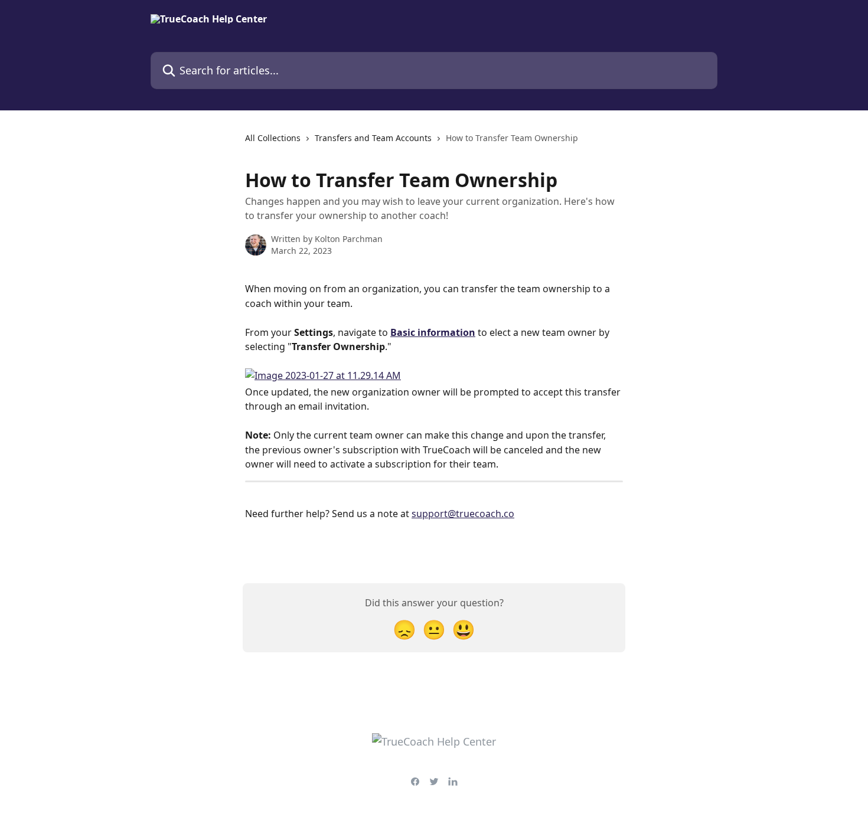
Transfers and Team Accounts (373, 137)
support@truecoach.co (463, 513)
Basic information (432, 332)
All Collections (273, 137)
